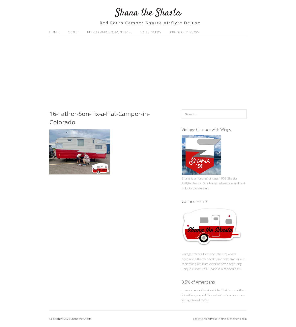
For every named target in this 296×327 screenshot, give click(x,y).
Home (54, 32)
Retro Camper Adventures (109, 32)
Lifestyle (198, 319)
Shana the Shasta (148, 13)
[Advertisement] (148, 71)
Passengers (151, 32)
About (73, 32)
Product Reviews (184, 32)
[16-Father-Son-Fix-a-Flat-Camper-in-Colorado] (79, 173)
